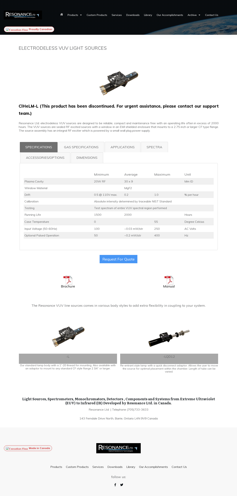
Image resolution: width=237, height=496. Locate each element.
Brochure (68, 286)
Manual (169, 286)
